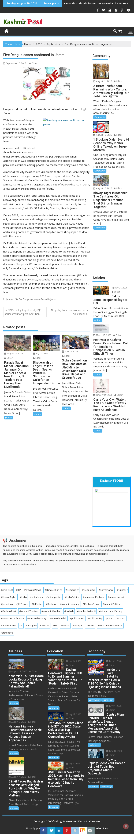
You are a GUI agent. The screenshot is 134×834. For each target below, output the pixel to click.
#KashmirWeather (51, 611)
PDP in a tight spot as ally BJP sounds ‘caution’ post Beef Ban (23, 312)
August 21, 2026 (104, 81)
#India (23, 597)
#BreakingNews (32, 589)
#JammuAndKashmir (93, 597)
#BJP (18, 589)
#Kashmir (51, 604)
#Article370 (7, 589)
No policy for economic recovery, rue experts (70, 312)
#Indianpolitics (54, 597)
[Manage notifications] (126, 826)
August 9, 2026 (18, 721)
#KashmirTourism (28, 611)
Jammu (9, 299)
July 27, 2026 (115, 661)
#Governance (106, 589)
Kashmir (121, 618)
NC (21, 625)
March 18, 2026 (103, 335)
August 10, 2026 (14, 353)
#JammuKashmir (116, 597)
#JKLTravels (22, 604)
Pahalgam (31, 625)
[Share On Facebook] (43, 830)
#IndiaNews (36, 597)
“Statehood (7, 632)
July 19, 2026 (41, 353)
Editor (35, 63)
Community (99, 117)
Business (14, 703)
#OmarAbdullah (58, 618)
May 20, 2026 (71, 351)
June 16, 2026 (115, 750)
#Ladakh (69, 611)
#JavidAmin (7, 604)
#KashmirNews (91, 604)
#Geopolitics (88, 589)
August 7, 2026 (18, 776)
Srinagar (77, 625)
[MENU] (130, 31)
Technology (107, 699)
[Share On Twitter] (51, 830)
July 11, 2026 (115, 705)
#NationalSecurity (36, 618)
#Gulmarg (122, 589)
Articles (97, 320)
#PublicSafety (95, 618)
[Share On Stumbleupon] (83, 830)
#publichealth (77, 618)
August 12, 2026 (19, 671)
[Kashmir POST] (6, 30)
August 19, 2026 (104, 134)
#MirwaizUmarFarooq (110, 611)
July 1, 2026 (74, 763)
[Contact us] (91, 830)
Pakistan (44, 625)
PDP (55, 625)
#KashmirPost (8, 611)
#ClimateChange (53, 589)
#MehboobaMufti (86, 611)
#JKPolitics (37, 604)
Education (53, 708)
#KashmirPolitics (111, 604)
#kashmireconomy (69, 604)
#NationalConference (12, 618)
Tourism (90, 625)
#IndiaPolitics (72, 597)
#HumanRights (9, 597)
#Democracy (72, 589)
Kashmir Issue (8, 625)
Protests (65, 625)
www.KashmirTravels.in (110, 625)
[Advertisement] (111, 252)
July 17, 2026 (74, 661)
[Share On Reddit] (75, 830)
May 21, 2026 (120, 287)
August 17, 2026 (104, 188)
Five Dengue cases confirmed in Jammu (38, 299)
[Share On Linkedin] (59, 830)
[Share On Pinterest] (67, 830)
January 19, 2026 (104, 394)
